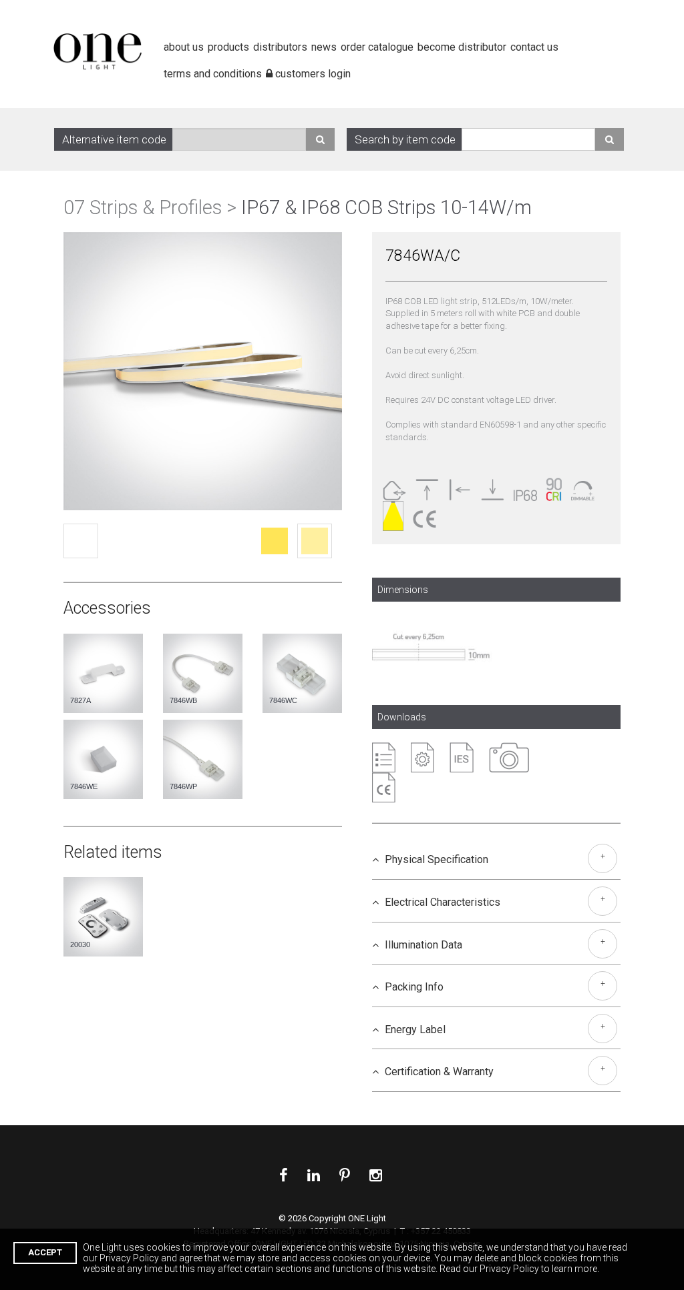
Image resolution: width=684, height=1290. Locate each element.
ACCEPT (45, 1252)
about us (184, 47)
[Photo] (509, 757)
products (228, 47)
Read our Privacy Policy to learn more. (519, 1268)
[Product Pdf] (383, 757)
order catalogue (377, 47)
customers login (312, 17)
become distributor (461, 47)
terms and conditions (213, 17)
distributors (280, 47)
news (324, 47)
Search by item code (405, 139)
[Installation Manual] (422, 757)
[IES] (462, 757)
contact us (534, 47)
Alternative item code (114, 139)
